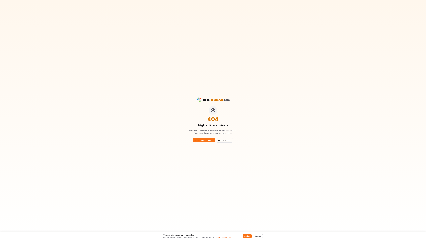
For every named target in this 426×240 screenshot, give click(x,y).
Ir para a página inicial (203, 140)
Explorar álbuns (224, 140)
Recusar (258, 236)
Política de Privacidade (222, 237)
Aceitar (247, 236)
